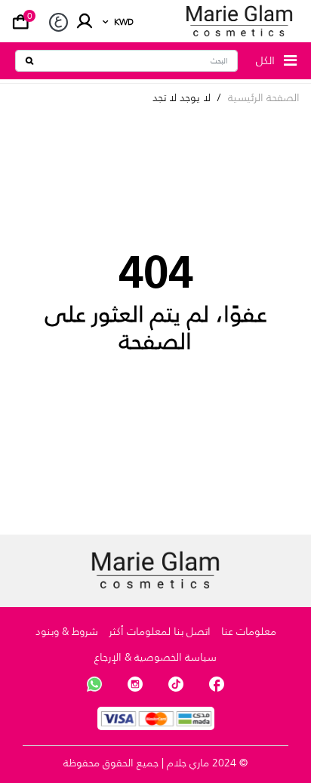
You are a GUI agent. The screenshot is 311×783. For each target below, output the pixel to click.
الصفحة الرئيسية (264, 98)
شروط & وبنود (66, 631)
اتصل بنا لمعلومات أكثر (160, 631)
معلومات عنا (248, 631)
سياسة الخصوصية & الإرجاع (155, 657)
